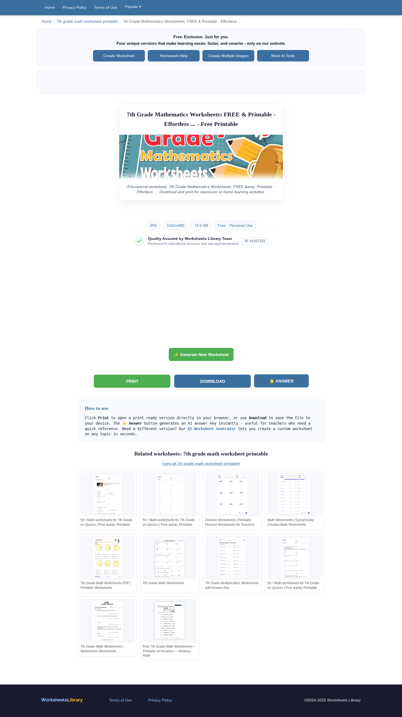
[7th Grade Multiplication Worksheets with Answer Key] (232, 557)
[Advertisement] (201, 299)
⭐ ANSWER (281, 381)
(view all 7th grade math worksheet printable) (201, 463)
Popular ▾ (133, 6)
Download (212, 381)
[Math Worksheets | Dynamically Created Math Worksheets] (294, 494)
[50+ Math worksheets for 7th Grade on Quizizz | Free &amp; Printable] (107, 494)
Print (132, 381)
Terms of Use (105, 7)
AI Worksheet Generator (212, 429)
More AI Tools (283, 56)
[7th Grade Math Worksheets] (169, 557)
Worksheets (62, 700)
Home (50, 7)
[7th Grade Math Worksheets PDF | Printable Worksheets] (107, 557)
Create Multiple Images (228, 56)
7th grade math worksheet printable (87, 21)
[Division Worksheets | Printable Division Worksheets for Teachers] (232, 494)
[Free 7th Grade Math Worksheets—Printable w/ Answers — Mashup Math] (169, 620)
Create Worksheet (119, 56)
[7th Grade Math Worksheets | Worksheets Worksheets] (107, 620)
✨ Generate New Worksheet (201, 354)
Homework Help (174, 56)
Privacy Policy (74, 7)
